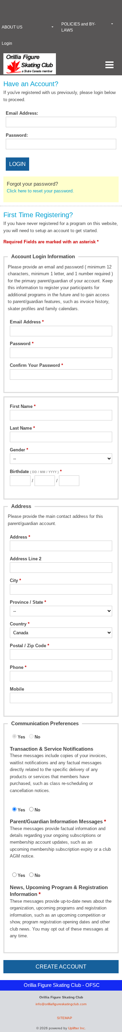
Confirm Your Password (35, 365)
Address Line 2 (25, 558)
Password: (17, 135)
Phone (16, 667)
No (37, 736)
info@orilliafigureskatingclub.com (61, 1004)
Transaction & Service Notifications (51, 749)
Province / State (26, 602)
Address (18, 537)
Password (20, 343)
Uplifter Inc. (77, 1028)
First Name (21, 406)
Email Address (25, 321)
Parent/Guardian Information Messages (56, 821)
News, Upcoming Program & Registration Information (59, 890)
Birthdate (34, 471)
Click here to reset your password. (40, 190)
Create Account (61, 967)
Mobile (17, 689)
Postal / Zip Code (28, 645)
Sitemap (64, 1018)
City (14, 580)
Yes (21, 736)
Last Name (21, 428)
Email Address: (22, 113)
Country (18, 623)
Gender (17, 449)
